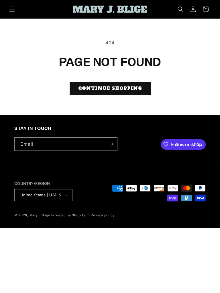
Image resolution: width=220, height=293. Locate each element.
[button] (12, 9)
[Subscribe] (111, 144)
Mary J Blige (40, 215)
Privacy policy (103, 215)
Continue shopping (110, 88)
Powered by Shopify (68, 215)
